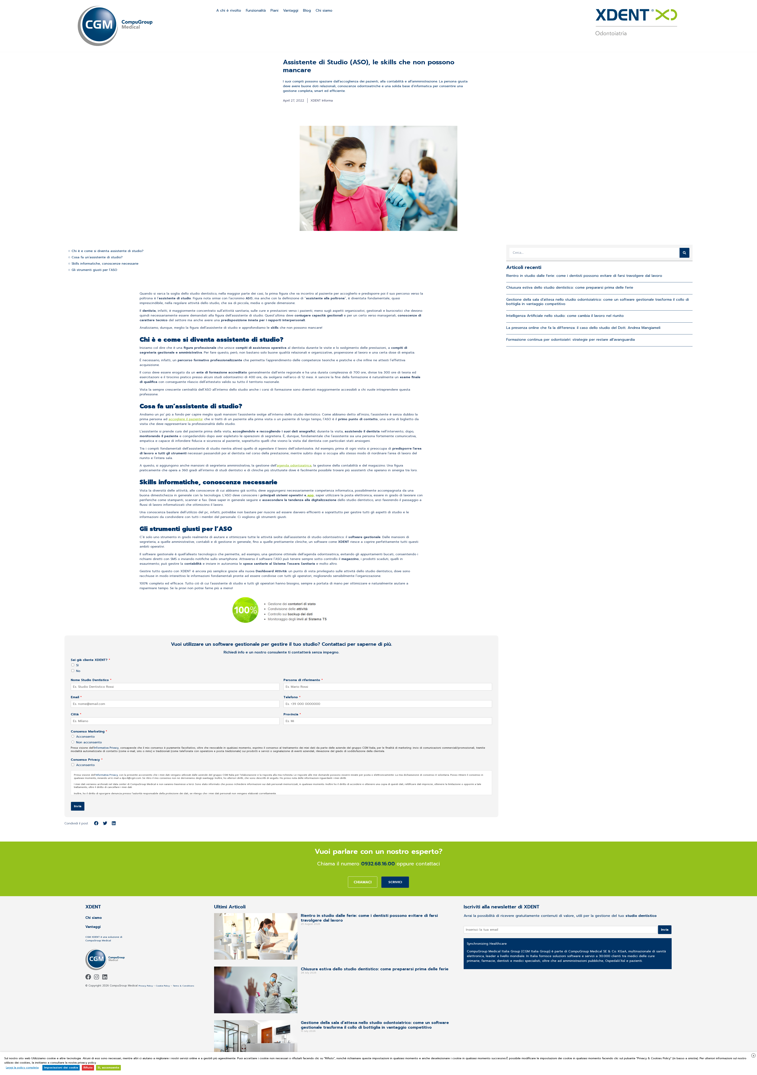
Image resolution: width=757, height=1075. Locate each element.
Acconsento (85, 736)
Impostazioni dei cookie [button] (61, 1068)
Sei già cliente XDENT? (90, 660)
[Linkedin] (105, 977)
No (78, 671)
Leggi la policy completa (22, 1068)
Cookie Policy (163, 985)
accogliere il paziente (185, 419)
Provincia (292, 714)
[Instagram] (96, 977)
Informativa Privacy (106, 748)
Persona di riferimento (303, 680)
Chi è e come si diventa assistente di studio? (108, 251)
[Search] (684, 253)
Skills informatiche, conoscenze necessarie (105, 263)
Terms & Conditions (183, 985)
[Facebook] (88, 977)
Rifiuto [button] (87, 1068)
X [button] (753, 1055)
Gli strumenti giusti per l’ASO (94, 270)
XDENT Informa (321, 100)
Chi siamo (324, 10)
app (310, 495)
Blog (307, 10)
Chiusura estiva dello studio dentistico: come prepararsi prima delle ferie (569, 287)
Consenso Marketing (89, 732)
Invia (77, 806)
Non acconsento (89, 742)
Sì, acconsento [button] (108, 1068)
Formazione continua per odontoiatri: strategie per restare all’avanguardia (570, 339)
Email (76, 697)
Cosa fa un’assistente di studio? (97, 257)
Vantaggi (290, 10)
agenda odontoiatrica (294, 465)
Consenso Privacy (87, 760)
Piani (274, 10)
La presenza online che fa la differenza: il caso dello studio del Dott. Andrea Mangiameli (583, 327)
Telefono (292, 697)
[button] (96, 823)
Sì (77, 665)
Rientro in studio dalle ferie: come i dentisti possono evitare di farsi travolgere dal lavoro (584, 275)
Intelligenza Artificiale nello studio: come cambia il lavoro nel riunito (565, 315)
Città (76, 714)
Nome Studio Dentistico (91, 680)
